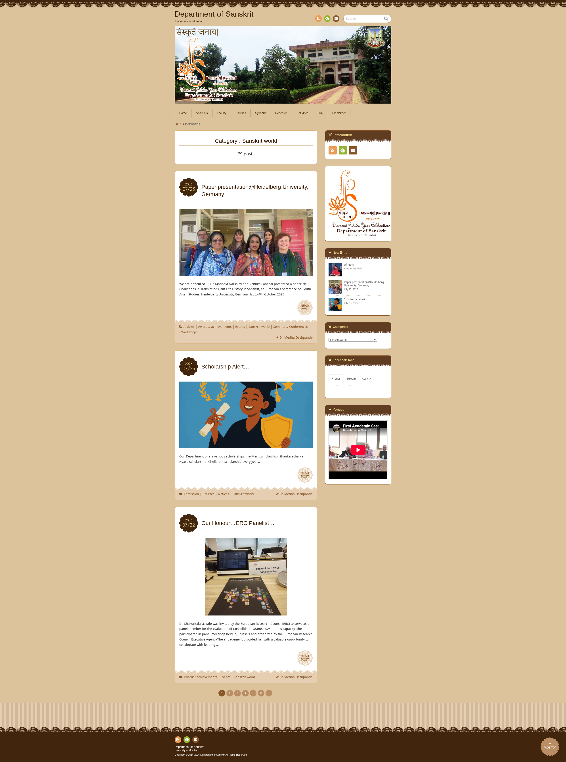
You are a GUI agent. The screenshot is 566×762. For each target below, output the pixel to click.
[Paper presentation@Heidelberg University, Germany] (246, 273)
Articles (189, 326)
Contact (336, 18)
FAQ (320, 113)
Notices (223, 494)
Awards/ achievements (215, 326)
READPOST (305, 307)
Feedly (327, 18)
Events (240, 326)
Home (183, 113)
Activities (302, 113)
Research (281, 113)
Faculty (221, 113)
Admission (191, 494)
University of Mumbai (186, 750)
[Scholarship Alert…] (246, 445)
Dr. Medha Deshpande (296, 337)
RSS (318, 18)
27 (261, 693)
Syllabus (260, 113)
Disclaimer (339, 113)
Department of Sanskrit (189, 746)
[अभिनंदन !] (335, 274)
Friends (335, 378)
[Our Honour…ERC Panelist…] (246, 613)
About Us (202, 113)
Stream (351, 378)
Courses (240, 113)
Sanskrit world (259, 326)
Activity (366, 378)
